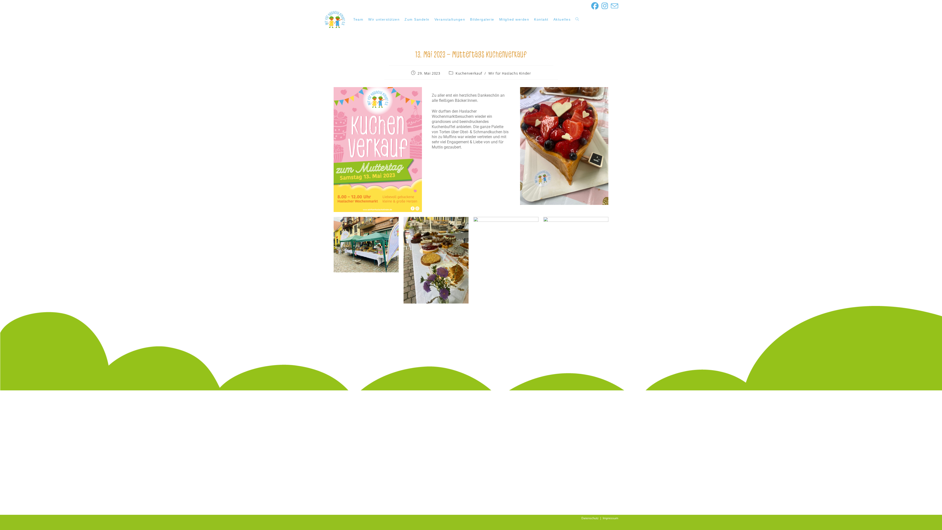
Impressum (610, 518)
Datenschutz (590, 518)
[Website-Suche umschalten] (577, 19)
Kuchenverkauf (469, 73)
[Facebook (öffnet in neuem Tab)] (595, 6)
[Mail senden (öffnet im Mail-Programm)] (613, 6)
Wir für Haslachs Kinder (509, 73)
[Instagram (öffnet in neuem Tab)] (604, 6)
